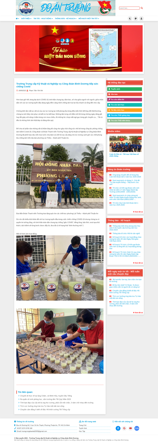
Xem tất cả (138, 212)
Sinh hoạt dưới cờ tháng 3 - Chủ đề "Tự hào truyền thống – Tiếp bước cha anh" (124, 182)
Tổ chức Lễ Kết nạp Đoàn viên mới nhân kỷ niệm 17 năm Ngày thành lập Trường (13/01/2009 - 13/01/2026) (124, 190)
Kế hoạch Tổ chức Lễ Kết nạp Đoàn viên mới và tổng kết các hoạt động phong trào (125, 246)
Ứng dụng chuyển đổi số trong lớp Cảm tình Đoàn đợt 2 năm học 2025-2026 (125, 176)
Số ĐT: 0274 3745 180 (24, 428)
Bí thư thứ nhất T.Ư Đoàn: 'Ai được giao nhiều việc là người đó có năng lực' (124, 286)
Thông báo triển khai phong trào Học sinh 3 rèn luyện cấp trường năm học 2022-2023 (124, 228)
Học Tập (82, 431)
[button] (74, 69)
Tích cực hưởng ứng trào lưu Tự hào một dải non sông (42, 406)
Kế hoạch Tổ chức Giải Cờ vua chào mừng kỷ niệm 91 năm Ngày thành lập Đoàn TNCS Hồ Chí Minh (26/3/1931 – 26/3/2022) (124, 254)
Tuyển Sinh (83, 428)
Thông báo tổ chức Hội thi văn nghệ (126, 233)
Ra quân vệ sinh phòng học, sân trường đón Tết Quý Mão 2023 (45, 399)
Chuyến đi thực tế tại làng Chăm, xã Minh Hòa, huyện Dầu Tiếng (46, 396)
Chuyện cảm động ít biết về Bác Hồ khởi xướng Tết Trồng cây (45, 410)
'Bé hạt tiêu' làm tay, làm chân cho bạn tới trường (125, 280)
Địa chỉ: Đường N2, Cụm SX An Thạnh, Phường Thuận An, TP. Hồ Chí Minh (43, 425)
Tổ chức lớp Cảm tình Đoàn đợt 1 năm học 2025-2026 (123, 204)
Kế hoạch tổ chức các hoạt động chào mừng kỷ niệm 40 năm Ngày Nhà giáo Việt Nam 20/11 (125, 239)
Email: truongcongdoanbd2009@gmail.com (31, 431)
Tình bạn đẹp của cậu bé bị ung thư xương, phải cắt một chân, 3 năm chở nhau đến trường (56, 403)
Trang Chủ (82, 425)
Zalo (137, 428)
